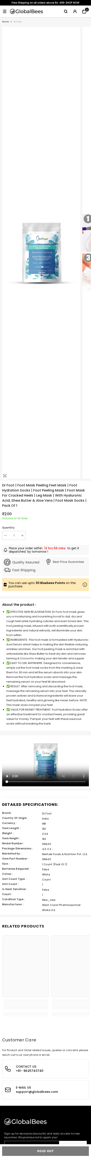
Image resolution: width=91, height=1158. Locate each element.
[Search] (65, 11)
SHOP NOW (72, 2)
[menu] (4, 11)
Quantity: (8, 527)
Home (5, 21)
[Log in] (74, 11)
